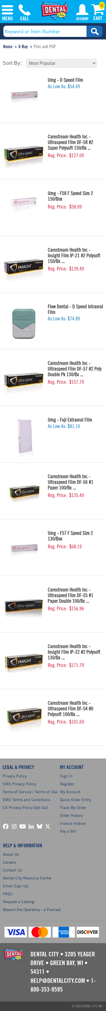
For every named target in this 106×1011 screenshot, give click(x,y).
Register (67, 783)
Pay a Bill (68, 831)
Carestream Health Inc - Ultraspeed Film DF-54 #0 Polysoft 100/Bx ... (70, 708)
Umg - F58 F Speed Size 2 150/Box (70, 196)
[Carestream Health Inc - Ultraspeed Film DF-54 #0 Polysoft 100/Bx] (24, 720)
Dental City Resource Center (27, 877)
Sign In (66, 775)
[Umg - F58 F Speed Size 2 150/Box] (24, 210)
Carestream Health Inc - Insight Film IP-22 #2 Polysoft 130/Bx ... (74, 652)
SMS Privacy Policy (19, 783)
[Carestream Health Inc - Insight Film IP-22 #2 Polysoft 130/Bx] (24, 663)
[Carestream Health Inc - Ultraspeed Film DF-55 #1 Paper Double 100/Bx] (24, 607)
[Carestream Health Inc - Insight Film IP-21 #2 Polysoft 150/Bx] (24, 267)
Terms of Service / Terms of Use (30, 791)
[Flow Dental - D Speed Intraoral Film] (24, 324)
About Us (11, 854)
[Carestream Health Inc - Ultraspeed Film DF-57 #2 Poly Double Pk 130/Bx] (24, 380)
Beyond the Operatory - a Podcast (32, 909)
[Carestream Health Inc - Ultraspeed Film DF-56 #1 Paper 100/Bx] (24, 494)
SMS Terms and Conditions (26, 799)
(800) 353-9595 (24, 13)
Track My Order (73, 807)
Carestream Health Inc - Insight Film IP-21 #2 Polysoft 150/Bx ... (74, 255)
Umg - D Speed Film (65, 80)
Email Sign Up (15, 885)
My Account (82, 13)
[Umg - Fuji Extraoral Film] (24, 437)
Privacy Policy (15, 775)
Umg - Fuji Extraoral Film (70, 419)
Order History (71, 815)
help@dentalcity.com (58, 981)
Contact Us (12, 870)
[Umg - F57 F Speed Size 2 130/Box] (24, 550)
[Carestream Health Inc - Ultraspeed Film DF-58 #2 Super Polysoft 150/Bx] (24, 154)
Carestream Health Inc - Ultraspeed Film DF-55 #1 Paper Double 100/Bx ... (70, 595)
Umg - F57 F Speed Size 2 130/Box (70, 536)
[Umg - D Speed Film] (24, 97)
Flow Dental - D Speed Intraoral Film (75, 309)
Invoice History (73, 823)
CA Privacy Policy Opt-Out (25, 807)
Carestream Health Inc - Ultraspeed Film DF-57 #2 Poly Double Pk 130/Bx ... (74, 369)
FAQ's (7, 893)
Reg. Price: (57, 155)
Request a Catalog (18, 901)
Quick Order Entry (75, 799)
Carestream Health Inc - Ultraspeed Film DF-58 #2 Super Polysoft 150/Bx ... (70, 142)
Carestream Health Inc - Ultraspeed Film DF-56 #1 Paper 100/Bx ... (70, 482)
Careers (9, 862)
